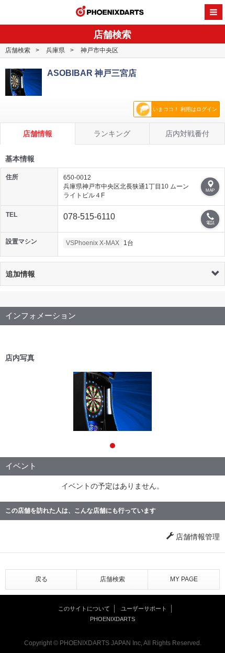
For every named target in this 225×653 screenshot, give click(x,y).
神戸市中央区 (99, 50)
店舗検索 (17, 50)
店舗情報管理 (197, 537)
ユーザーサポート (144, 608)
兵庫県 (55, 50)
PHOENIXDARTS (110, 12)
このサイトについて (84, 608)
